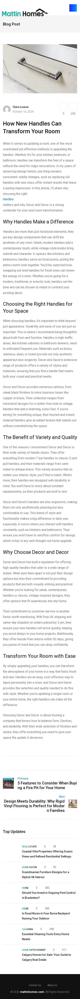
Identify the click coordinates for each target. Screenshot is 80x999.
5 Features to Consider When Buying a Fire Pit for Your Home (47, 785)
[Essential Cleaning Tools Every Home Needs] (10, 934)
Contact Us (35, 985)
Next (62, 796)
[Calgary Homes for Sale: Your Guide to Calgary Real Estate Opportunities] (10, 955)
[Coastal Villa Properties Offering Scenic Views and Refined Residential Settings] (10, 851)
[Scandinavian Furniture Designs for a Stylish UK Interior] (10, 872)
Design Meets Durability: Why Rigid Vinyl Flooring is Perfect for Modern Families (34, 806)
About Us (52, 985)
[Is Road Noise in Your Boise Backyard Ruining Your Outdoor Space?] (10, 913)
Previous (23, 778)
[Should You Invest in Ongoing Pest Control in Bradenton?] (10, 893)
